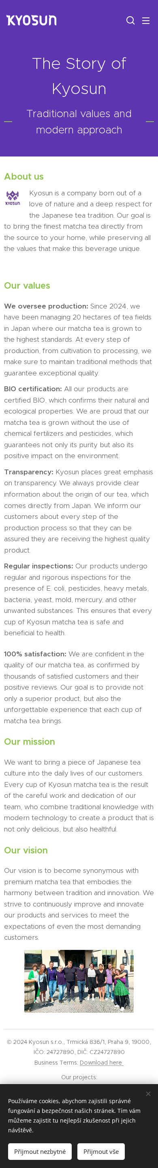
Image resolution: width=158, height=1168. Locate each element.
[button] (130, 20)
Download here (102, 1062)
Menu (146, 20)
